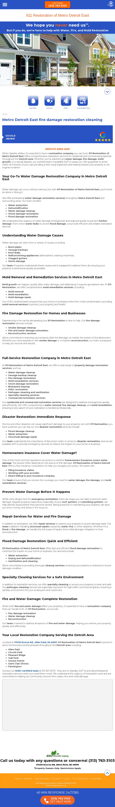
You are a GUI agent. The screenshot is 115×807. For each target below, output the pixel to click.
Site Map (96, 778)
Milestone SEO (70, 783)
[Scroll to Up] (107, 773)
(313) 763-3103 (58, 5)
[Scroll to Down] (107, 92)
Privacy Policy (81, 778)
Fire (66, 108)
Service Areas (42, 778)
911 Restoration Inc (58, 785)
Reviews (28, 778)
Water (32, 108)
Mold (49, 108)
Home (18, 778)
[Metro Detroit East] (111, 5)
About (67, 778)
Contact (57, 778)
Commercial (82, 108)
